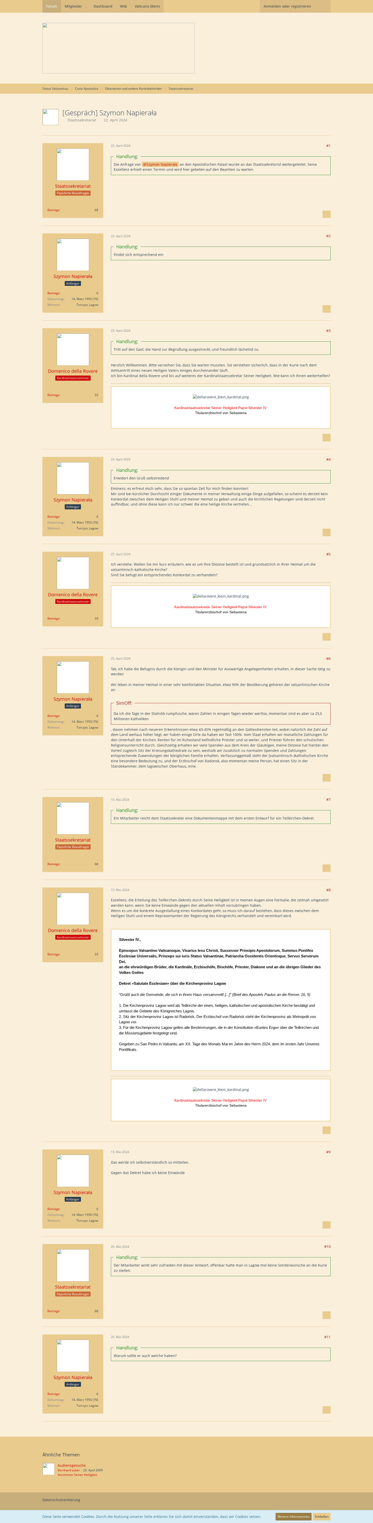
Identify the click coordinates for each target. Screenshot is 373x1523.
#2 (328, 235)
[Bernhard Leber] (48, 1470)
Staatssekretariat (81, 120)
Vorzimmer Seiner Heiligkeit (77, 1475)
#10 (327, 1246)
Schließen (322, 1516)
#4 (328, 459)
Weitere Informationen (294, 1516)
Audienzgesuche (72, 1465)
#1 (328, 145)
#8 (328, 889)
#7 (328, 799)
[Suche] (323, 6)
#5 (328, 554)
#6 (328, 658)
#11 (327, 1336)
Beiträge (53, 210)
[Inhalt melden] (327, 214)
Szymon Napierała (161, 164)
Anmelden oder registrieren (287, 6)
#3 (328, 330)
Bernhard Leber (69, 1470)
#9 (328, 1151)
